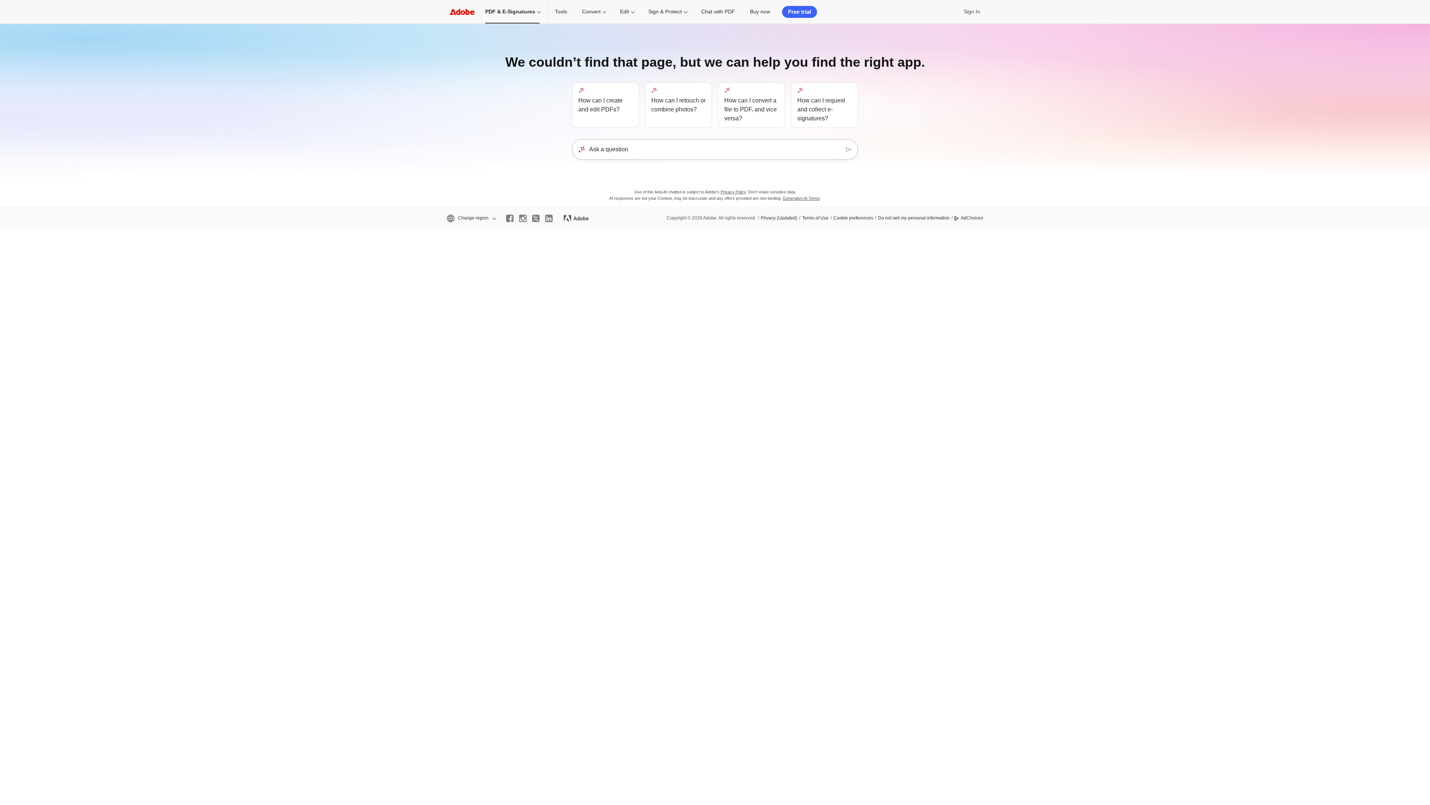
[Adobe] (462, 11)
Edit (624, 12)
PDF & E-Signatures (510, 12)
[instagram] (523, 218)
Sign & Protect (665, 12)
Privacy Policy (733, 192)
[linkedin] (549, 218)
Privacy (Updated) (779, 218)
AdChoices (972, 218)
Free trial (799, 12)
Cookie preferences (853, 218)
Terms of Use (815, 218)
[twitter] (536, 218)
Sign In (972, 12)
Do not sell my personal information (914, 218)
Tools (561, 12)
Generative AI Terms (801, 198)
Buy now (760, 12)
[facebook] (510, 218)
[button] (471, 218)
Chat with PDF (718, 12)
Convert (591, 12)
